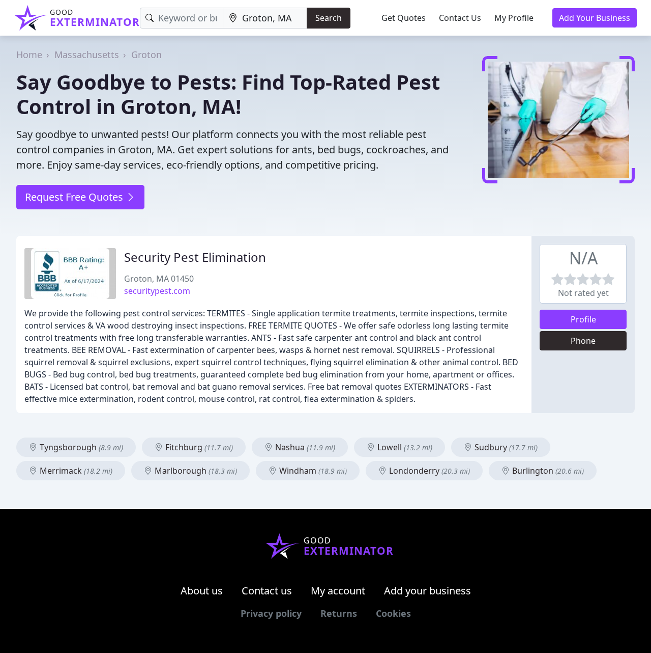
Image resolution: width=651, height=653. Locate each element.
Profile (583, 319)
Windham (312, 470)
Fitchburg (198, 447)
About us (202, 590)
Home (29, 54)
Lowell (403, 447)
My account (338, 590)
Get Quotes (403, 17)
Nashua (304, 447)
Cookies (393, 613)
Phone (583, 340)
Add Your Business (594, 17)
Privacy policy (271, 613)
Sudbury (505, 447)
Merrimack (75, 470)
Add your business (427, 590)
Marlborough (195, 470)
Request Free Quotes (75, 197)
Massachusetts (86, 54)
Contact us (267, 590)
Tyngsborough (80, 447)
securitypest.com (157, 290)
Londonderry (428, 470)
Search (328, 17)
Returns (338, 613)
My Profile (514, 17)
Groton (146, 54)
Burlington (547, 470)
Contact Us (460, 17)
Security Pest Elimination (195, 257)
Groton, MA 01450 (159, 278)
